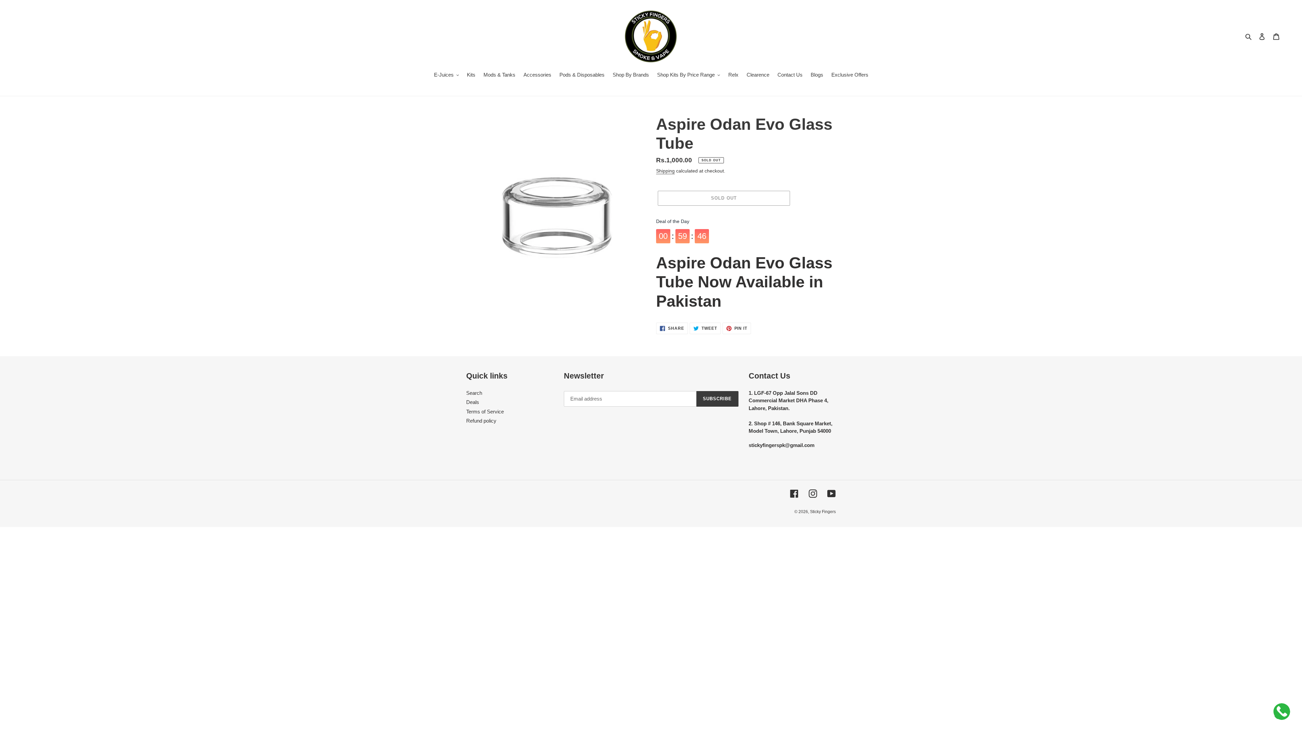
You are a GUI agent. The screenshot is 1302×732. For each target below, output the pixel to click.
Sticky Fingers (823, 511)
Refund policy (481, 421)
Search (474, 393)
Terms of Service (485, 411)
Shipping (665, 171)
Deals (472, 402)
